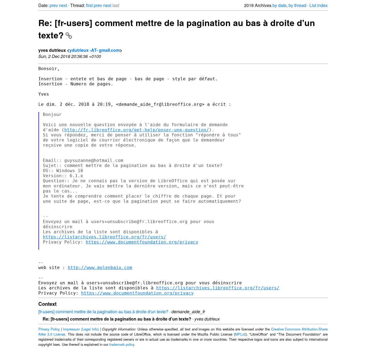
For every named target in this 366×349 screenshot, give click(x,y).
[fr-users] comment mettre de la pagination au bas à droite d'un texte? (103, 311)
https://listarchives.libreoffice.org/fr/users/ (104, 236)
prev (54, 5)
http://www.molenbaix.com (100, 267)
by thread (297, 5)
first (89, 5)
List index (318, 5)
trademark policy (121, 344)
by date (279, 5)
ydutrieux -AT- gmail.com (94, 50)
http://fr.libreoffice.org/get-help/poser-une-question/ (136, 129)
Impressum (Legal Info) (81, 329)
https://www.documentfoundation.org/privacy (142, 242)
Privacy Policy (49, 329)
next (63, 5)
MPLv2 (240, 334)
